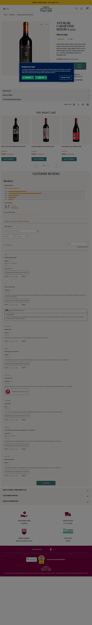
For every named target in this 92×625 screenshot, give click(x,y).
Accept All (28, 77)
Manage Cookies (65, 77)
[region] (46, 72)
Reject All (41, 77)
